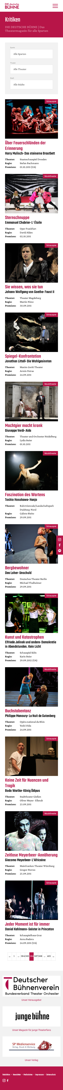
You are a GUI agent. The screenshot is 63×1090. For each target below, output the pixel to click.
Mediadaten (28, 1074)
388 (40, 956)
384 (23, 956)
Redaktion (6, 1074)
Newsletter (17, 1074)
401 (49, 956)
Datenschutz (51, 1074)
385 (27, 956)
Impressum (39, 1074)
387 (36, 956)
